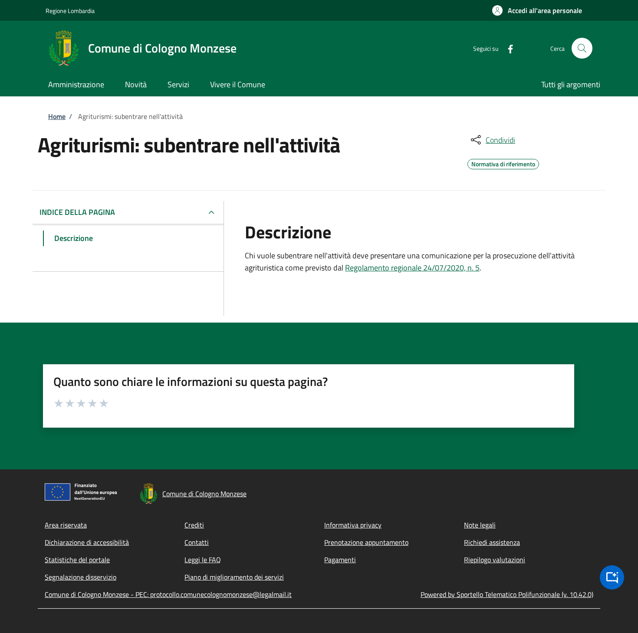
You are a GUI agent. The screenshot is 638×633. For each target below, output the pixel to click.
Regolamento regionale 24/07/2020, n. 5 (412, 268)
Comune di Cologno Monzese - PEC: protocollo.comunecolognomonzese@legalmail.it (168, 594)
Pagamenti (340, 559)
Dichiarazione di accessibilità (87, 542)
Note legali (480, 525)
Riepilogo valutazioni (494, 559)
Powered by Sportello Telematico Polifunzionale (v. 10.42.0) (507, 594)
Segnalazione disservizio (80, 577)
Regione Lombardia (70, 10)
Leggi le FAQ (202, 559)
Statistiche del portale (77, 559)
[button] (537, 10)
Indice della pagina (77, 212)
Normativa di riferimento (503, 162)
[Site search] (582, 48)
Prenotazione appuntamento (366, 542)
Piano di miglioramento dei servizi (234, 577)
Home (57, 116)
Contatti (196, 542)
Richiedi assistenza (492, 542)
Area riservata (66, 525)
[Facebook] (507, 48)
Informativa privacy (352, 525)
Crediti (194, 525)
